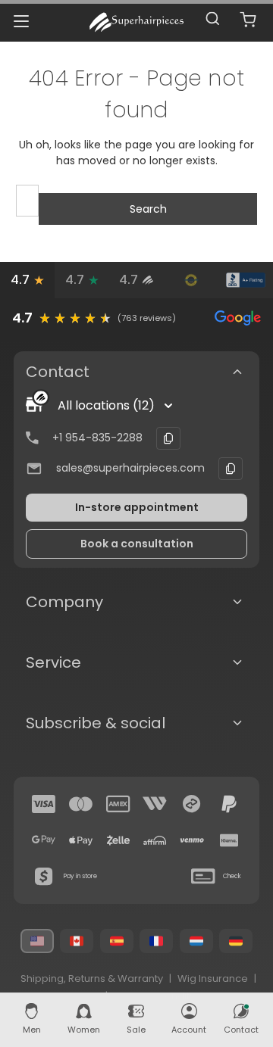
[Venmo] (192, 840)
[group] (136, 318)
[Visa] (44, 804)
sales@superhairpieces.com (130, 467)
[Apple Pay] (81, 840)
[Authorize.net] (191, 280)
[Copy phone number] (168, 438)
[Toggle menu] (21, 21)
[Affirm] (155, 840)
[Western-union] (155, 804)
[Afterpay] (192, 804)
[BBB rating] (245, 280)
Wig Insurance (212, 978)
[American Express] (118, 804)
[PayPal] (229, 804)
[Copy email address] (230, 468)
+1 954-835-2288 (97, 437)
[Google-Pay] (44, 840)
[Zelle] (118, 840)
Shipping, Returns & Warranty (91, 978)
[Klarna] (229, 840)
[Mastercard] (81, 804)
